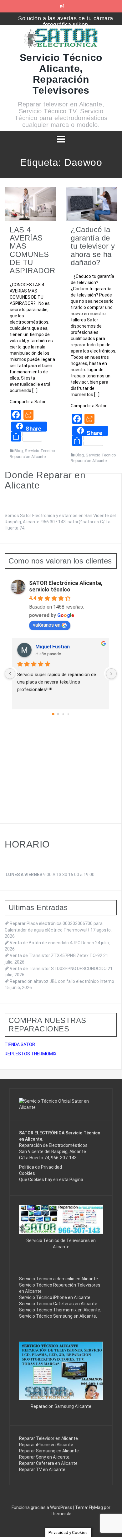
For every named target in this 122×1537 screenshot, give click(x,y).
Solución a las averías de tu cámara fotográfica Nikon (65, 21)
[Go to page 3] (68, 714)
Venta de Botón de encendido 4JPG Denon (52, 942)
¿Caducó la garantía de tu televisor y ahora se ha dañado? (93, 246)
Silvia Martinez (52, 647)
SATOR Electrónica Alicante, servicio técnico (66, 586)
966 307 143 (53, 521)
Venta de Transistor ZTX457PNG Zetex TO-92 (56, 955)
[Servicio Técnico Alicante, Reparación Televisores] (61, 39)
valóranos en (46, 625)
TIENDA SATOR (20, 1044)
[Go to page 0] (53, 714)
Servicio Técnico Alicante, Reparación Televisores (61, 74)
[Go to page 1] (58, 714)
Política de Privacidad (40, 1167)
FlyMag (96, 1507)
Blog (18, 450)
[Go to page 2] (63, 714)
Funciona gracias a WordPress (42, 1507)
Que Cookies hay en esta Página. (51, 1179)
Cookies (27, 1173)
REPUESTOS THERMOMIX (31, 1053)
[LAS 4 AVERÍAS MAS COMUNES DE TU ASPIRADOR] (30, 203)
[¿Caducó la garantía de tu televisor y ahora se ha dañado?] (91, 203)
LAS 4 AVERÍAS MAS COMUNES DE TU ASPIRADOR (32, 250)
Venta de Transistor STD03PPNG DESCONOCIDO (58, 968)
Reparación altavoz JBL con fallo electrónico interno (62, 981)
